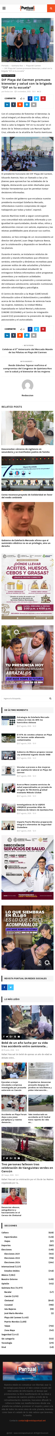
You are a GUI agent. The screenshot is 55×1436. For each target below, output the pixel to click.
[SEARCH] (50, 698)
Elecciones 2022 (12, 1258)
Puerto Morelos (12, 1322)
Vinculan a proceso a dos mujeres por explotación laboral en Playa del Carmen (34, 770)
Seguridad (6, 1334)
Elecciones (6, 1249)
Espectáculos (10, 1237)
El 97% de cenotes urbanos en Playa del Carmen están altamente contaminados (34, 737)
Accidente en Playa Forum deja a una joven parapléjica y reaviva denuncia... (14, 1118)
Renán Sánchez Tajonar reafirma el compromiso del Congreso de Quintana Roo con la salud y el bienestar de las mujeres (27, 368)
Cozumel (8, 1305)
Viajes (7, 1241)
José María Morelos (13, 1313)
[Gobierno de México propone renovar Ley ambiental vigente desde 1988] (8, 755)
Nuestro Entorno (9, 1279)
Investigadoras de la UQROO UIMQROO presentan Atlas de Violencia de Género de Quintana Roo (35, 807)
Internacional (7, 1266)
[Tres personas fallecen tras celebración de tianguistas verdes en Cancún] (27, 1144)
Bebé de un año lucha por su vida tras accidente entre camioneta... (24, 1044)
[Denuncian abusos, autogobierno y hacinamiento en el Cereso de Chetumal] (14, 1196)
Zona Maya (9, 1330)
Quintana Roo (8, 1288)
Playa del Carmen (8, 75)
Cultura (5, 1232)
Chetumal (8, 1300)
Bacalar (8, 1292)
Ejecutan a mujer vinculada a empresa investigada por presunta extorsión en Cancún (13, 1086)
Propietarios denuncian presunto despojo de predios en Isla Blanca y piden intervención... (40, 1086)
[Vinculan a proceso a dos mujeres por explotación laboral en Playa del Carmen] (8, 770)
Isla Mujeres (10, 1309)
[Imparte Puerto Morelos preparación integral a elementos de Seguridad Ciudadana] (8, 825)
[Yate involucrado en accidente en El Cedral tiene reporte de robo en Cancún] (41, 1103)
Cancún (7, 1296)
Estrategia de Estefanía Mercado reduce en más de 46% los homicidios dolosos (33, 720)
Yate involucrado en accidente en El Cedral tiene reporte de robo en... (39, 1118)
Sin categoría (7, 1339)
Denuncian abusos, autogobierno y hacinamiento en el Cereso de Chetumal (11, 1211)
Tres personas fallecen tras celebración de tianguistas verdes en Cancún (27, 1168)
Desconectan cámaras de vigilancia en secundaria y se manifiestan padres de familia (25, 450)
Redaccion (9, 92)
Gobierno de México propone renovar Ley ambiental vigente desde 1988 (35, 753)
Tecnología (6, 1343)
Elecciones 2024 (12, 1262)
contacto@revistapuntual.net (32, 1420)
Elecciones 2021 (12, 1254)
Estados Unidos (12, 1271)
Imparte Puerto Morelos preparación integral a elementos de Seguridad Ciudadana (34, 824)
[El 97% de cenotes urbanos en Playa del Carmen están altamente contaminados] (8, 738)
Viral (3, 1347)
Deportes (6, 1245)
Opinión (5, 1283)
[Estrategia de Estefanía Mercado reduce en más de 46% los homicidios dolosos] (8, 720)
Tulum (7, 1326)
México (4, 1275)
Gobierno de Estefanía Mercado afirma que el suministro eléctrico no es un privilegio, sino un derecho (25, 543)
